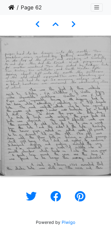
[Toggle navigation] (97, 7)
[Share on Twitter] (32, 196)
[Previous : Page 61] (37, 24)
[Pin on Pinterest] (80, 196)
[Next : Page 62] (73, 24)
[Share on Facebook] (57, 196)
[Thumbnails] (55, 24)
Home (11, 7)
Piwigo (68, 222)
